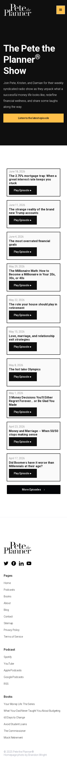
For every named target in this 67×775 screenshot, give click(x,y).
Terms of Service (13, 636)
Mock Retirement (13, 737)
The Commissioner (15, 730)
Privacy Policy (12, 629)
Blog (6, 609)
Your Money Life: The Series (19, 704)
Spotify (8, 656)
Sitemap (8, 623)
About (7, 603)
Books (7, 596)
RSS (6, 683)
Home (7, 583)
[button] (60, 10)
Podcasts (9, 589)
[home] (17, 10)
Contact (8, 616)
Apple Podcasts (13, 670)
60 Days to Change (14, 717)
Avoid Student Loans (15, 724)
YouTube (9, 663)
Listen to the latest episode (33, 118)
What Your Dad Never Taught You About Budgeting (32, 710)
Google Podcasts (14, 677)
